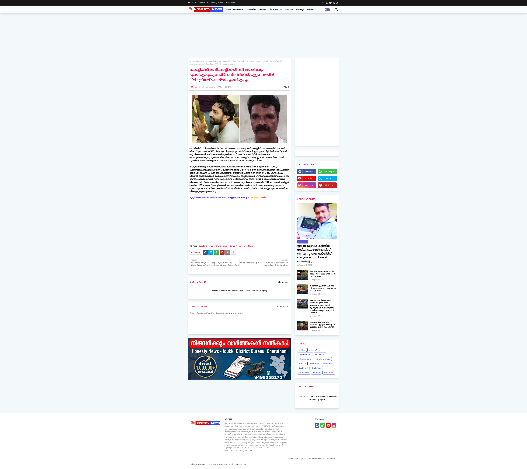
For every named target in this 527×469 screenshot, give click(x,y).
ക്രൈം (262, 9)
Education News (305, 359)
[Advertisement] (263, 35)
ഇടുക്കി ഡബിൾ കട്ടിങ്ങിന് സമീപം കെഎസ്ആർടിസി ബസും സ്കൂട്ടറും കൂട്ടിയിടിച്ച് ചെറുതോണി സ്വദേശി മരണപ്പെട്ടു (314, 253)
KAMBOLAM (303, 368)
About (297, 458)
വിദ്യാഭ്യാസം (275, 9)
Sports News (328, 372)
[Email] (227, 252)
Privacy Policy (217, 3)
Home (192, 61)
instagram (308, 185)
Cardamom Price (305, 354)
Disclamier (230, 3)
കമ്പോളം (300, 9)
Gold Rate (302, 363)
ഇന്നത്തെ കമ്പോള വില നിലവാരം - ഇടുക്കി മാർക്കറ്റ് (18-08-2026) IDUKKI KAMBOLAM (323, 324)
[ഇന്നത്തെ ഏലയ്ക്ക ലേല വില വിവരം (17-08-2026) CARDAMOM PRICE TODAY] (302, 275)
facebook (309, 171)
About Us (192, 3)
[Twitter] (210, 252)
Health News (314, 363)
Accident (302, 350)
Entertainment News (322, 359)
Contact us (203, 3)
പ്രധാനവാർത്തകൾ (233, 9)
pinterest (329, 185)
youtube (308, 178)
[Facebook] (205, 252)
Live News (200, 61)
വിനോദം (289, 9)
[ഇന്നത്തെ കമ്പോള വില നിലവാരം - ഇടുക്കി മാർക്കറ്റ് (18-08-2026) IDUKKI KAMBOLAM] (302, 325)
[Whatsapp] (216, 252)
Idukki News (327, 363)
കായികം (310, 9)
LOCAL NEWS (304, 372)
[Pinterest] (222, 252)
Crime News (221, 246)
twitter (329, 178)
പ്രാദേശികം (251, 9)
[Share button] (233, 252)
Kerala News (235, 246)
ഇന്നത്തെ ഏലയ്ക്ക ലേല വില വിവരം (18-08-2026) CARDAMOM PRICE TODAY (323, 288)
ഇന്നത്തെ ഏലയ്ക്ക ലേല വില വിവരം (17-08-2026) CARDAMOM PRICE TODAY (323, 274)
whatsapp (329, 171)
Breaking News (206, 246)
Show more (283, 282)
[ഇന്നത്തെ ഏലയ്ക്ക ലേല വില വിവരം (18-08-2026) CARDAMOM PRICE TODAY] (302, 289)
